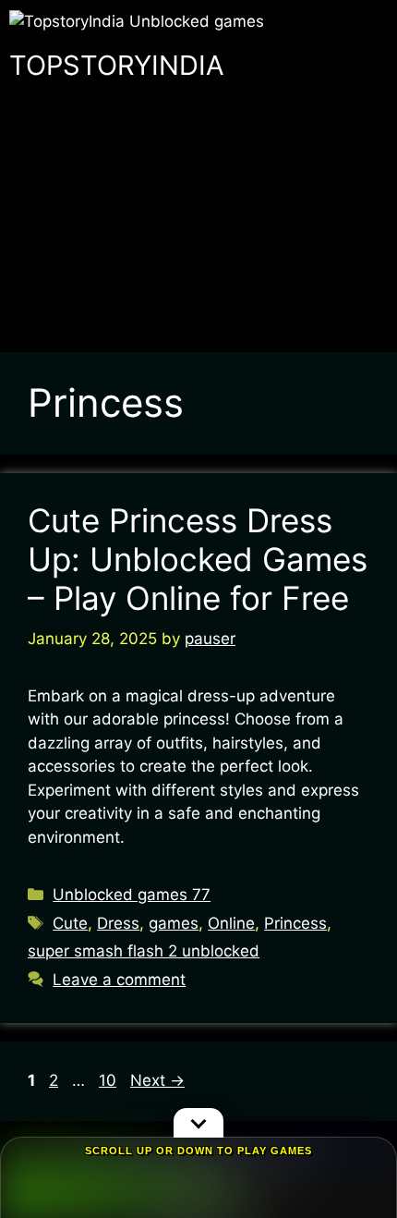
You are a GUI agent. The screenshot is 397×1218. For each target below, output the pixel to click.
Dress (118, 923)
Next (157, 1080)
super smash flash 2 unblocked (143, 951)
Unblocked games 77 (132, 894)
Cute (70, 923)
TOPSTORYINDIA (116, 65)
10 (109, 1080)
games (173, 923)
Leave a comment (119, 979)
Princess (295, 923)
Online (231, 923)
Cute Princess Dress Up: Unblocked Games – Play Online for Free (197, 559)
